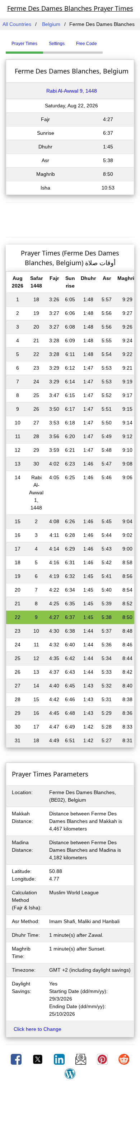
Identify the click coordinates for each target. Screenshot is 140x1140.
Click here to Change (37, 1029)
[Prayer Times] (104, 41)
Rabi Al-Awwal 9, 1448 (71, 91)
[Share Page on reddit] (124, 1059)
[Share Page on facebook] (17, 1059)
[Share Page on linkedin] (60, 1059)
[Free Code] (111, 41)
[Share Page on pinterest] (103, 1059)
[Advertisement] (70, 219)
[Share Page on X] (38, 1059)
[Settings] (108, 41)
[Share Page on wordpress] (70, 1073)
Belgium (51, 24)
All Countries (17, 24)
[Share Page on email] (81, 1059)
